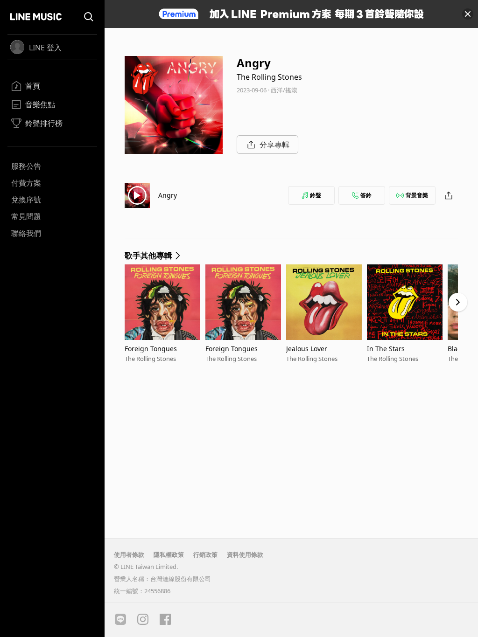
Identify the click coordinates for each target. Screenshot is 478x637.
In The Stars (386, 349)
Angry (167, 195)
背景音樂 (417, 195)
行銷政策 (205, 554)
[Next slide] (458, 302)
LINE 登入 (45, 47)
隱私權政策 (169, 554)
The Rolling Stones (269, 77)
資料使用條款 (245, 554)
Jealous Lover (306, 349)
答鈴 (366, 195)
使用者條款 (129, 554)
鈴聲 (315, 195)
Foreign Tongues (151, 349)
